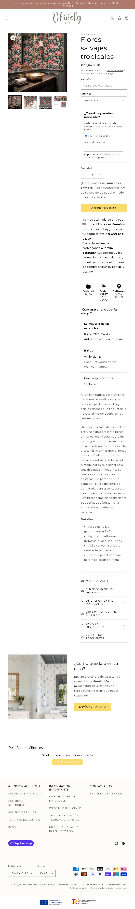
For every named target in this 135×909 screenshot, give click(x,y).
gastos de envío (115, 70)
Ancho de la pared (95, 142)
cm (90, 136)
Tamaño (86, 79)
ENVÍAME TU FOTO (92, 706)
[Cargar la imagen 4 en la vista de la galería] (61, 102)
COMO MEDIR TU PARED (65, 808)
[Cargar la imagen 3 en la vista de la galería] (45, 102)
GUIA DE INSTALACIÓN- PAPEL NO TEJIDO (64, 829)
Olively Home (25, 885)
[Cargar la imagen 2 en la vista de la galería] (30, 102)
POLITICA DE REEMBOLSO (16, 803)
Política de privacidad (92, 885)
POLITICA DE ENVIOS (22, 812)
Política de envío (77, 888)
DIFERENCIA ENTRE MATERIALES (62, 798)
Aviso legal (121, 888)
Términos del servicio (116, 885)
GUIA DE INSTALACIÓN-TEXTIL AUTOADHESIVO (64, 817)
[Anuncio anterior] (6, 4)
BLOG (12, 827)
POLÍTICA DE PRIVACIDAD (25, 793)
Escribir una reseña (67, 762)
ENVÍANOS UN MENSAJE (106, 793)
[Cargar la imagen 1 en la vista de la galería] (15, 102)
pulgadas (103, 136)
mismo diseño (104, 413)
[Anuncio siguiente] (128, 4)
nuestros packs (91, 404)
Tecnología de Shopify (43, 885)
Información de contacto (101, 888)
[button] (7, 18)
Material (86, 93)
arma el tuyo (113, 404)
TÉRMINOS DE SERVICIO (24, 819)
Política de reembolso (68, 885)
